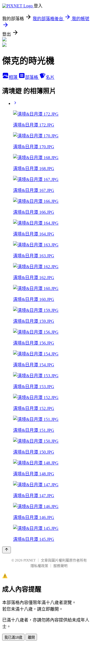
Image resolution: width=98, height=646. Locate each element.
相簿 (14, 77)
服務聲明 (60, 566)
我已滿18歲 (13, 637)
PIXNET (29, 560)
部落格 (32, 77)
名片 (50, 77)
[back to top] (6, 550)
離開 (31, 637)
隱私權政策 (39, 566)
